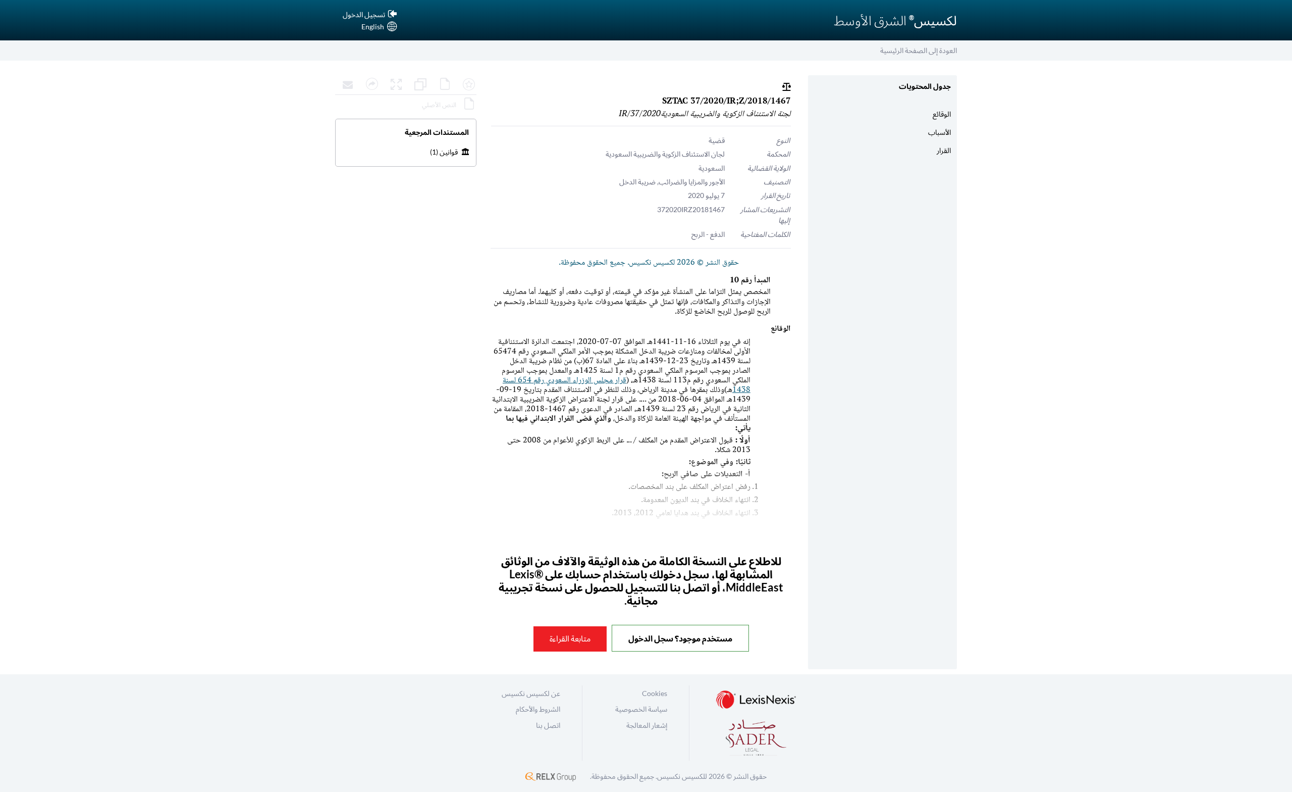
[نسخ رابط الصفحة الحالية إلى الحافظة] (369, 85)
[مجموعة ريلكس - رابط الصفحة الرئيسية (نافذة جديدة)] (550, 776)
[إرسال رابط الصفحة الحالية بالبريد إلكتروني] (345, 85)
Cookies (654, 693)
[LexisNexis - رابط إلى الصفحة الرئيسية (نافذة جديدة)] (756, 700)
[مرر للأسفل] (405, 665)
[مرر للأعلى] (405, 115)
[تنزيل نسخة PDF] (442, 85)
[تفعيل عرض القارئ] (394, 85)
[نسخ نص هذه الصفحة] (418, 85)
